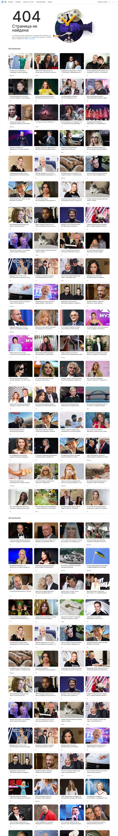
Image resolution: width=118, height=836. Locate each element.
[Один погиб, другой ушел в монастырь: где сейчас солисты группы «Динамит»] (46, 65)
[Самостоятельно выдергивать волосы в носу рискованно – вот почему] (72, 475)
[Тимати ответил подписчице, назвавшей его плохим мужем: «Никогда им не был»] (72, 424)
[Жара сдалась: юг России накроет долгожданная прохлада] (72, 347)
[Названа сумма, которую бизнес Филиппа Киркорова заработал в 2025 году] (72, 373)
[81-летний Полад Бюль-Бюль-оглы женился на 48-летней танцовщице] (72, 322)
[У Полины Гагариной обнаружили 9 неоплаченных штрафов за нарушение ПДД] (46, 450)
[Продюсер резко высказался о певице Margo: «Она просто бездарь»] (46, 296)
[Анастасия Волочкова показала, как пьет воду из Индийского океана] (97, 168)
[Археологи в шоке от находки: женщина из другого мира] (72, 714)
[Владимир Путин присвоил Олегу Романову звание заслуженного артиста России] (97, 765)
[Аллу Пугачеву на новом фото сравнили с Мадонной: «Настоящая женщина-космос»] (46, 475)
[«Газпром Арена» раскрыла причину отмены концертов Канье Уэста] (20, 604)
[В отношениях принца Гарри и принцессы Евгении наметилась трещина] (46, 399)
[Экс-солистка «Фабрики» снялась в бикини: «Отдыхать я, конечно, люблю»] (97, 373)
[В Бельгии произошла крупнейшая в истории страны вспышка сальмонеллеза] (20, 475)
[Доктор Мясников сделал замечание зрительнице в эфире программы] (97, 91)
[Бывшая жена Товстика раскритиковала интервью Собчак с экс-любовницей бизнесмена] (97, 270)
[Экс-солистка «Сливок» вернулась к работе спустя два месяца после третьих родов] (97, 424)
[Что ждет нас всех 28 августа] (46, 116)
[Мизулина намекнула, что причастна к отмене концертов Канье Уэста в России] (20, 663)
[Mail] (2, 2)
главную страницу (29, 38)
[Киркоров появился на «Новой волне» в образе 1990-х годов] (46, 552)
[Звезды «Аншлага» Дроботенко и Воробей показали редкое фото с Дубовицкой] (46, 142)
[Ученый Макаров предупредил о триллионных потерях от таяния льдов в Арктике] (20, 552)
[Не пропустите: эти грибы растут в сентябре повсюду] (97, 552)
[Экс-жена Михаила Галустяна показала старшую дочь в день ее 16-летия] (20, 501)
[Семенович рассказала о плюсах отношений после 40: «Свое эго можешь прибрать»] (72, 193)
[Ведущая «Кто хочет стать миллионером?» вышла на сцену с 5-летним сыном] (20, 270)
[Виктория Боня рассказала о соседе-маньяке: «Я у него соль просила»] (20, 373)
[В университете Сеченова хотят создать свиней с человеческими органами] (72, 168)
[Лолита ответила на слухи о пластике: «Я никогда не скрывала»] (46, 527)
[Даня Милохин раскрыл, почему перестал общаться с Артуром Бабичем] (97, 347)
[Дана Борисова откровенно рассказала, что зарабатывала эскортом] (97, 688)
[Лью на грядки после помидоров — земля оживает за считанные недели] (46, 501)
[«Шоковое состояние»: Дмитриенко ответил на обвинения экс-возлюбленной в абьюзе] (97, 714)
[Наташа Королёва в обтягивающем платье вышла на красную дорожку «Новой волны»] (46, 193)
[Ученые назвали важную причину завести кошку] (97, 193)
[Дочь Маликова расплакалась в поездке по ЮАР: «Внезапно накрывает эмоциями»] (97, 475)
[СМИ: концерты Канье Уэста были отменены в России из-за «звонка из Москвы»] (46, 219)
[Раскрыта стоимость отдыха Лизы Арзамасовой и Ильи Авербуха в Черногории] (46, 270)
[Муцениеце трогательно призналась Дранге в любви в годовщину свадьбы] (72, 296)
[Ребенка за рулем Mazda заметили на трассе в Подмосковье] (72, 142)
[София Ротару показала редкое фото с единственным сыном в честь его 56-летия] (97, 219)
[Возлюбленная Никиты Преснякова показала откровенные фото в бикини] (20, 424)
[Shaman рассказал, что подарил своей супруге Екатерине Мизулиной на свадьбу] (20, 245)
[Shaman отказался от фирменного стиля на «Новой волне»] (20, 142)
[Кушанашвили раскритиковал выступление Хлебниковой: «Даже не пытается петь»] (46, 663)
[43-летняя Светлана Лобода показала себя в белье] (46, 373)
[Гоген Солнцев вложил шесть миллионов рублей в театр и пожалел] (72, 245)
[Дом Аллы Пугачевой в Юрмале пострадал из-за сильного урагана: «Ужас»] (46, 322)
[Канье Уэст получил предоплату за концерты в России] (97, 604)
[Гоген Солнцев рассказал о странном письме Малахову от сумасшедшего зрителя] (20, 714)
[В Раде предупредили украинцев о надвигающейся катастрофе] (97, 663)
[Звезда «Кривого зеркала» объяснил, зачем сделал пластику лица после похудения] (97, 296)
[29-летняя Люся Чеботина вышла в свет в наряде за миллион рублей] (97, 322)
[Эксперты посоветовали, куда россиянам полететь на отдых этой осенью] (72, 604)
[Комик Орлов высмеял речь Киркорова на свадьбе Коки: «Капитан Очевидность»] (72, 399)
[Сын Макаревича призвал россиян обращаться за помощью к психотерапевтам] (72, 91)
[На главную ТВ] (5, 2)
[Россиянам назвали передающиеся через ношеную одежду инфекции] (72, 527)
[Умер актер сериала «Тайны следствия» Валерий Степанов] (46, 424)
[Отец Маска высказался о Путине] (20, 688)
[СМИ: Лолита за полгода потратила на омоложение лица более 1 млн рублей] (20, 347)
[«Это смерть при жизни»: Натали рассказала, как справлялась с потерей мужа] (72, 637)
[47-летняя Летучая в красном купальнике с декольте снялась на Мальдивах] (97, 501)
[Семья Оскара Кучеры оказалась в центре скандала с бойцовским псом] (20, 637)
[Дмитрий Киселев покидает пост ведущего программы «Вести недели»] (46, 637)
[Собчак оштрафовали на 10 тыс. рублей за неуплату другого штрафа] (72, 578)
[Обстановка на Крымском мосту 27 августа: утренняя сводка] (97, 399)
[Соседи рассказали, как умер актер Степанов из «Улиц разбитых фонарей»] (72, 450)
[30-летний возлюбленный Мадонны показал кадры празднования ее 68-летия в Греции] (97, 245)
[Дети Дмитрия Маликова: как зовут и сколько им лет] (20, 219)
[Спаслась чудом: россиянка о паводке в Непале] (46, 604)
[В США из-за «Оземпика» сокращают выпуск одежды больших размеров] (20, 65)
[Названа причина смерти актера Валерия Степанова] (20, 193)
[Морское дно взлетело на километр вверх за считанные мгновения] (72, 552)
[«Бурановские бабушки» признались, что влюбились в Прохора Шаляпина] (97, 116)
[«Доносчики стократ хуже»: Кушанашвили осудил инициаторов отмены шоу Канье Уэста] (72, 688)
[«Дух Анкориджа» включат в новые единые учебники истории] (97, 450)
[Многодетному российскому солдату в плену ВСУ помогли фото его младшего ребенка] (97, 637)
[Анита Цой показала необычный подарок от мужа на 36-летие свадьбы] (20, 399)
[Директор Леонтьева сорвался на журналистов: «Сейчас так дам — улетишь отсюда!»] (20, 578)
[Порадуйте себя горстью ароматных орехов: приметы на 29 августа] (46, 578)
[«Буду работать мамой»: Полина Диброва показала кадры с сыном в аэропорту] (46, 714)
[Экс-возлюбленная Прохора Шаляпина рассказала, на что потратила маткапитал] (46, 91)
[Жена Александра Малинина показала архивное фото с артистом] (46, 688)
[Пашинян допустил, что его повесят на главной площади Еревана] (20, 322)
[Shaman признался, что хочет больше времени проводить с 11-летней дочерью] (46, 168)
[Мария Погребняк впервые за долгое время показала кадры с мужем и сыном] (97, 142)
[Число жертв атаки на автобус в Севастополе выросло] (20, 296)
